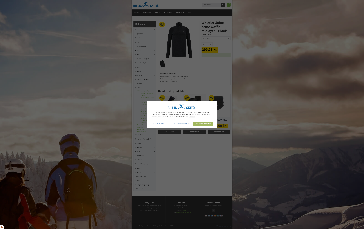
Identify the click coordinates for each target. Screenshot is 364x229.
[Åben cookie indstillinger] (2, 227)
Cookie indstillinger (158, 124)
